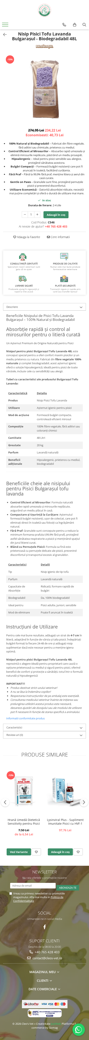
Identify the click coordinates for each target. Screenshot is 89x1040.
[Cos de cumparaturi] (74, 25)
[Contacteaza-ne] (64, 25)
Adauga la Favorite (28, 237)
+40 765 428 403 (47, 952)
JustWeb (56, 1024)
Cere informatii (60, 237)
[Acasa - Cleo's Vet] (44, 10)
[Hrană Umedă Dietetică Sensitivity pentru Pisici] (24, 790)
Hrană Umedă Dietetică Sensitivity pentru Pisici (24, 821)
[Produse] (5, 26)
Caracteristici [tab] (14, 727)
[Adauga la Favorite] (36, 851)
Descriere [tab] (12, 307)
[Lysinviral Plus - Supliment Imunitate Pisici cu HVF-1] (65, 790)
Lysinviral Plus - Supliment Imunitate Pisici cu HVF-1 (65, 821)
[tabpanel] (44, 89)
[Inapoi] (3, 34)
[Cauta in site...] (84, 25)
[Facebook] (44, 927)
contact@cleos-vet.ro (47, 958)
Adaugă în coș (56, 215)
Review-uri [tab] (14, 735)
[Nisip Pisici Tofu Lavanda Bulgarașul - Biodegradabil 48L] (44, 89)
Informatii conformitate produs (25, 718)
